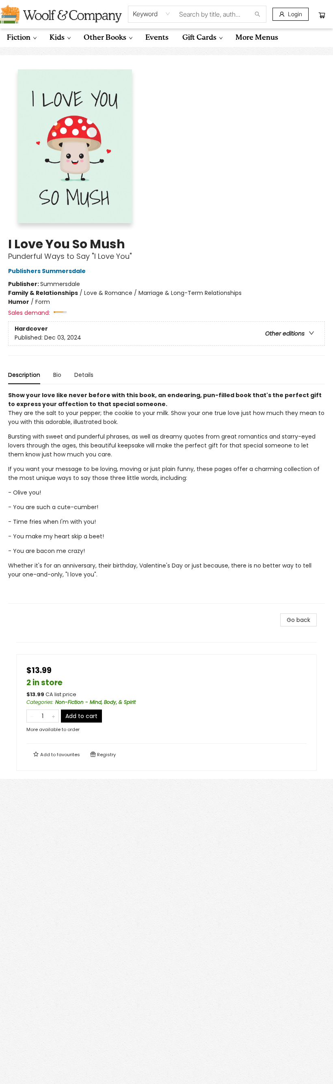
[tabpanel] (166, 497)
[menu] (166, 37)
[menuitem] (21, 37)
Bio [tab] (57, 375)
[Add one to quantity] (53, 716)
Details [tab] (83, 375)
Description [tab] (24, 375)
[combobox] (151, 14)
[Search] (257, 14)
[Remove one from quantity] (32, 716)
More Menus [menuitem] (257, 37)
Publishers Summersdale (47, 271)
